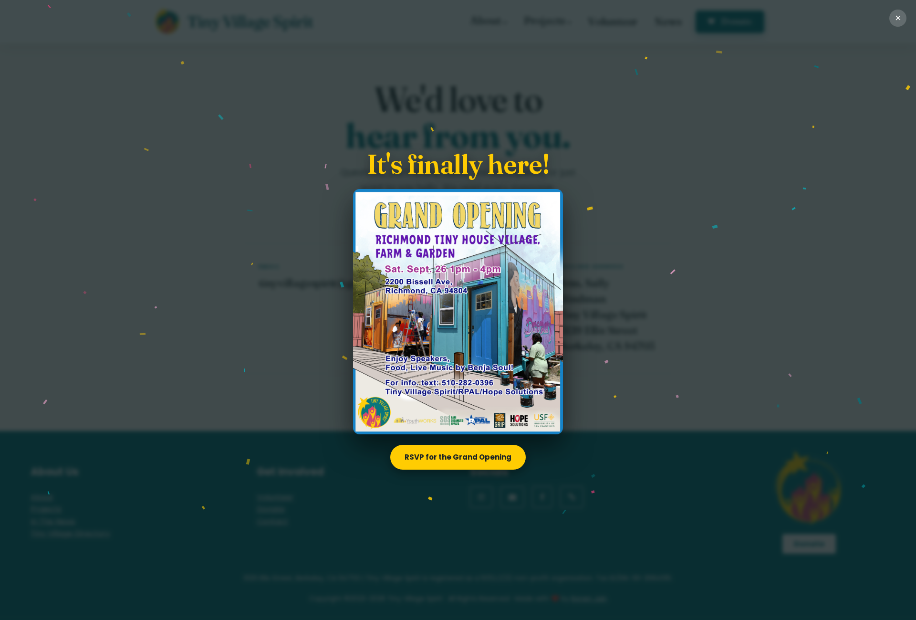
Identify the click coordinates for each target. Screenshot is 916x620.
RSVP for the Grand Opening (458, 457)
